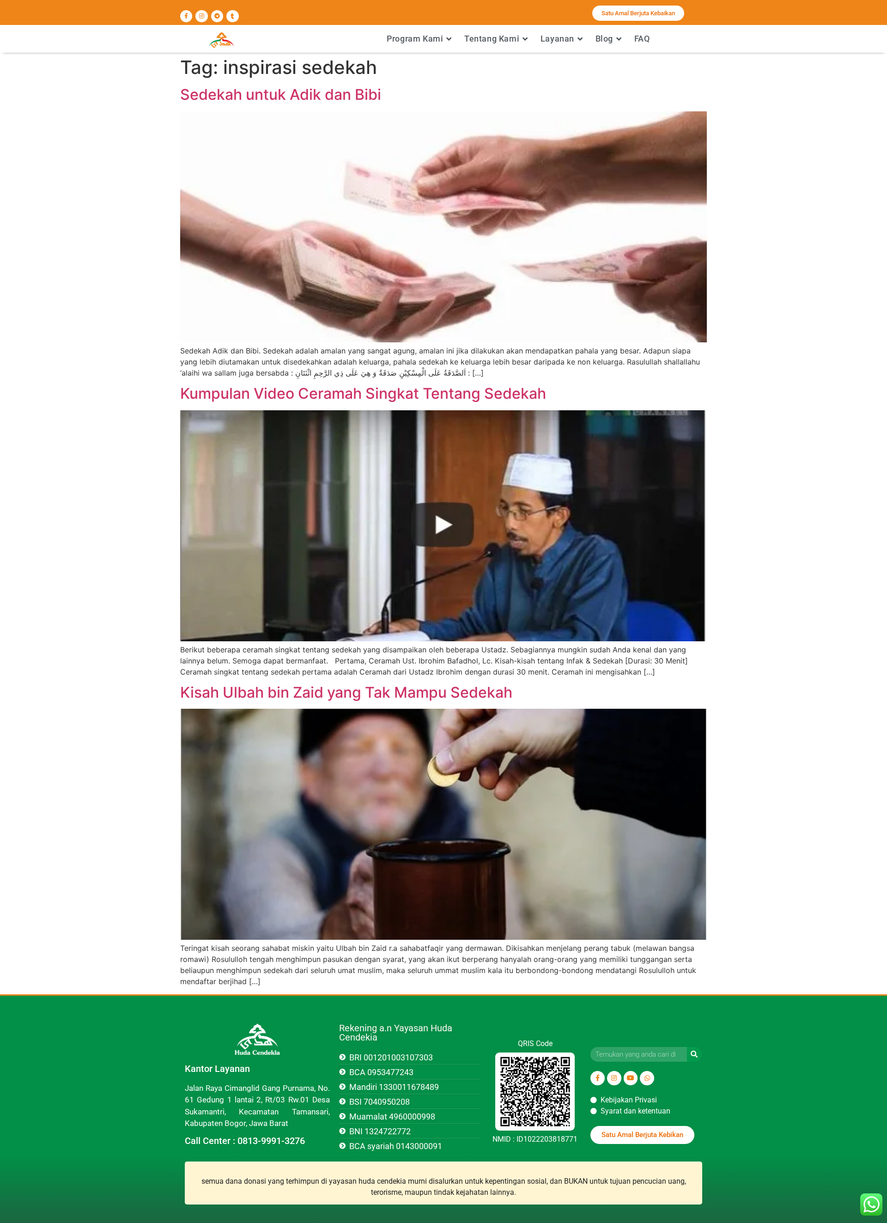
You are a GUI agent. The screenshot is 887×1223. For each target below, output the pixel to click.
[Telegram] (217, 16)
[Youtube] (631, 1078)
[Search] (694, 1054)
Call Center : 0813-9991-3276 (245, 1140)
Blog (604, 38)
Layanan (557, 38)
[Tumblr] (232, 16)
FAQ (642, 38)
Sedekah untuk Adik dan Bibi (280, 94)
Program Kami (415, 38)
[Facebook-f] (186, 16)
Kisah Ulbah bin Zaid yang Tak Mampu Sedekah (346, 692)
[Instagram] (201, 16)
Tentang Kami (491, 38)
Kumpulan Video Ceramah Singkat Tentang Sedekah (363, 393)
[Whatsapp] (647, 1078)
